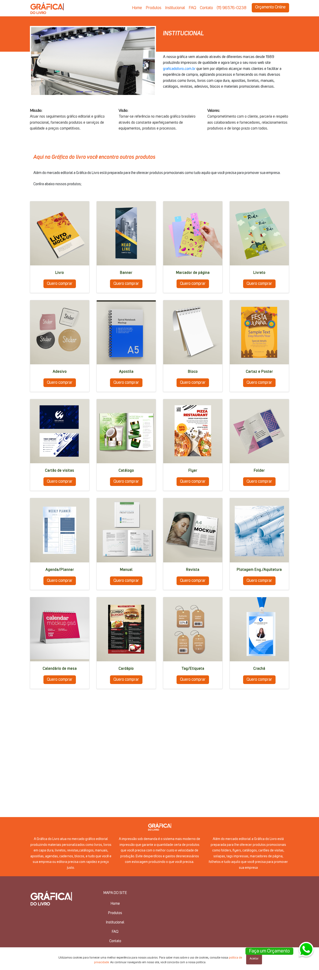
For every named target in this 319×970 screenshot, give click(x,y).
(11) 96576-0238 (231, 8)
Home (137, 8)
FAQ (192, 8)
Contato (206, 8)
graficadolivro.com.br (179, 69)
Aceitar (254, 958)
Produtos (153, 8)
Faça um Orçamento (269, 951)
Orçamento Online (270, 7)
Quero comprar (59, 284)
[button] (39, 61)
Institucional (175, 8)
